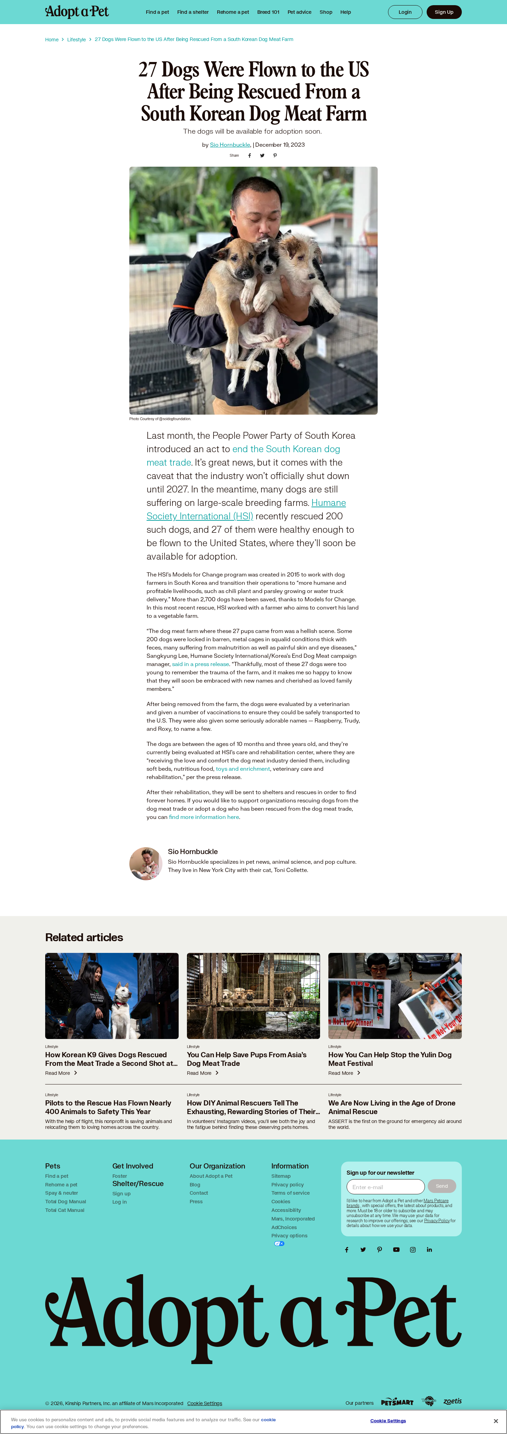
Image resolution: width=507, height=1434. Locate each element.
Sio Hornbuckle (230, 144)
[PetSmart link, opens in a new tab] (397, 1401)
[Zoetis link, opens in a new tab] (452, 1401)
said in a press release (200, 664)
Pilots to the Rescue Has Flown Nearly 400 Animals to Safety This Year (108, 1107)
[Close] (496, 1421)
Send (442, 1186)
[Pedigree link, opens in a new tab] (428, 1401)
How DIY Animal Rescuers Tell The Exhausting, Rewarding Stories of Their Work (251, 1112)
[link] (233, 12)
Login (405, 12)
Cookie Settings (204, 1403)
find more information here (204, 816)
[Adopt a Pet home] (77, 12)
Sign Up (444, 12)
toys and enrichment (243, 768)
